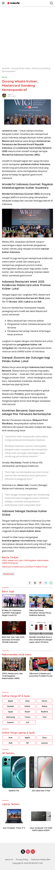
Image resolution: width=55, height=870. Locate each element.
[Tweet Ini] (35, 583)
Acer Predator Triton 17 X (14, 828)
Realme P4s (14, 790)
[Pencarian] (51, 3)
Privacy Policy (22, 859)
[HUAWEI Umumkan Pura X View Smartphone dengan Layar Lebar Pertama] (41, 628)
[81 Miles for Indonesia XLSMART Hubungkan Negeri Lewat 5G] (14, 601)
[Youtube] (33, 851)
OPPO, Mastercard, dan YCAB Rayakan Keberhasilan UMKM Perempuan (25, 561)
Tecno (27, 717)
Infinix (27, 706)
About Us (9, 859)
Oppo (10, 711)
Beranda (5, 68)
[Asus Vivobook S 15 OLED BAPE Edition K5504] (41, 816)
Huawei (10, 706)
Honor (44, 701)
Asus (27, 701)
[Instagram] (28, 851)
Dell (10, 743)
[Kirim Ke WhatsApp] (51, 583)
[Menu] (4, 3)
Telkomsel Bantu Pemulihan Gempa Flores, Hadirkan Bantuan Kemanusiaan (40, 613)
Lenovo (44, 743)
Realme (44, 711)
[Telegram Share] (46, 583)
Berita (4, 77)
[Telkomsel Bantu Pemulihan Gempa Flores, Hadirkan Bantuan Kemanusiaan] (41, 601)
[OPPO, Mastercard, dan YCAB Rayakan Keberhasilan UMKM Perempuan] (14, 664)
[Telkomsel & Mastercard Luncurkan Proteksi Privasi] (41, 664)
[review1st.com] (13, 3)
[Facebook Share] (30, 583)
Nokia (44, 706)
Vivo (44, 717)
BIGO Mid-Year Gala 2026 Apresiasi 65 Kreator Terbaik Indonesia (13, 639)
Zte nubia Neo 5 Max (41, 790)
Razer (27, 711)
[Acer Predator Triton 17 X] (14, 816)
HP (27, 743)
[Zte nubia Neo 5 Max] (41, 772)
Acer (11, 737)
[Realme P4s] (14, 772)
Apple (10, 701)
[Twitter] (23, 851)
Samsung (10, 717)
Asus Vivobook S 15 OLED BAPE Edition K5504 (41, 829)
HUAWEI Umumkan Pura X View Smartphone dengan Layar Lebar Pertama (40, 639)
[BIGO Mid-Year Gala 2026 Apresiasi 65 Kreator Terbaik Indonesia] (14, 628)
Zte (27, 722)
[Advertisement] (27, 35)
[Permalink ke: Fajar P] (4, 95)
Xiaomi (10, 722)
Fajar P (10, 94)
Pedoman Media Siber (41, 859)
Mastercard (8, 574)
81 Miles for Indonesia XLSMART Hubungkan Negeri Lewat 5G (11, 612)
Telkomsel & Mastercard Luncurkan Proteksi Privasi (24, 567)
